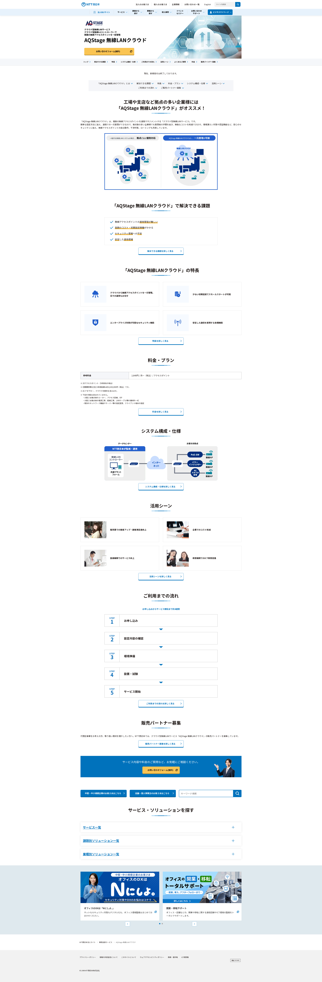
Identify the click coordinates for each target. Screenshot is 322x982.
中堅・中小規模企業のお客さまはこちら (103, 793)
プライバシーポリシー (87, 957)
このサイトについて (128, 957)
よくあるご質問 (180, 62)
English (207, 4)
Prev (127, 924)
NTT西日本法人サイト (87, 942)
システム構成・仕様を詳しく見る (160, 486)
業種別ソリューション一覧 (101, 854)
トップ (85, 62)
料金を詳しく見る (160, 411)
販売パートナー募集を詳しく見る (160, 743)
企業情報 (175, 4)
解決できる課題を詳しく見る (160, 251)
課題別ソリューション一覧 (101, 840)
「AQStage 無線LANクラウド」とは (113, 83)
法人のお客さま (142, 4)
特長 (113, 62)
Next (194, 924)
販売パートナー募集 (208, 62)
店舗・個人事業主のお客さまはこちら (152, 793)
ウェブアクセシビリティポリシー (152, 957)
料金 (193, 62)
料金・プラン (174, 83)
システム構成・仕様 (128, 62)
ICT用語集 (185, 957)
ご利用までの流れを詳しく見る (160, 703)
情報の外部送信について (109, 957)
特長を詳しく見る (160, 340)
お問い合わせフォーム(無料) (160, 769)
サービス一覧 (92, 827)
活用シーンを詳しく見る (160, 576)
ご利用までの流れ (147, 62)
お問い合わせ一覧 (191, 4)
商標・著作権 (173, 957)
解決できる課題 (100, 62)
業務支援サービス (105, 942)
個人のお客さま (160, 4)
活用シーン (164, 62)
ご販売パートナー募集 (171, 87)
